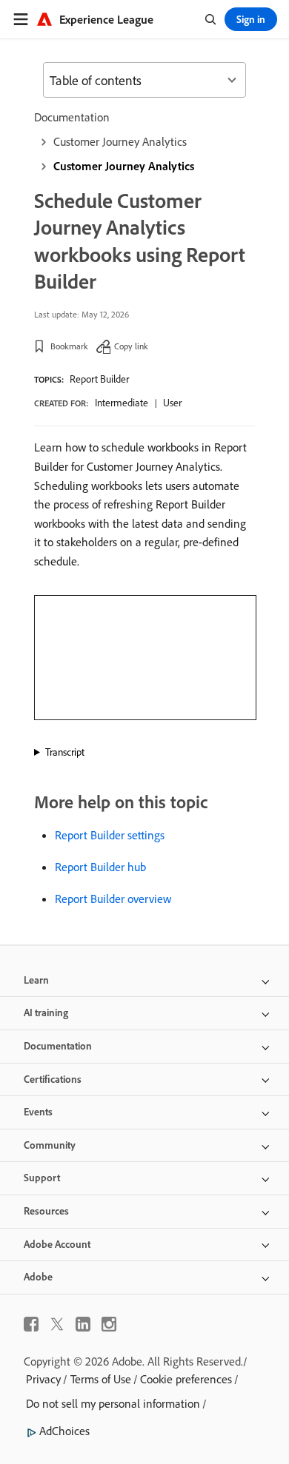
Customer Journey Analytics (120, 141)
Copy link (131, 346)
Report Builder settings (110, 834)
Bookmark (69, 346)
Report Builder (99, 379)
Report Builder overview (113, 898)
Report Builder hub (100, 866)
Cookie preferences (186, 1378)
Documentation (72, 117)
